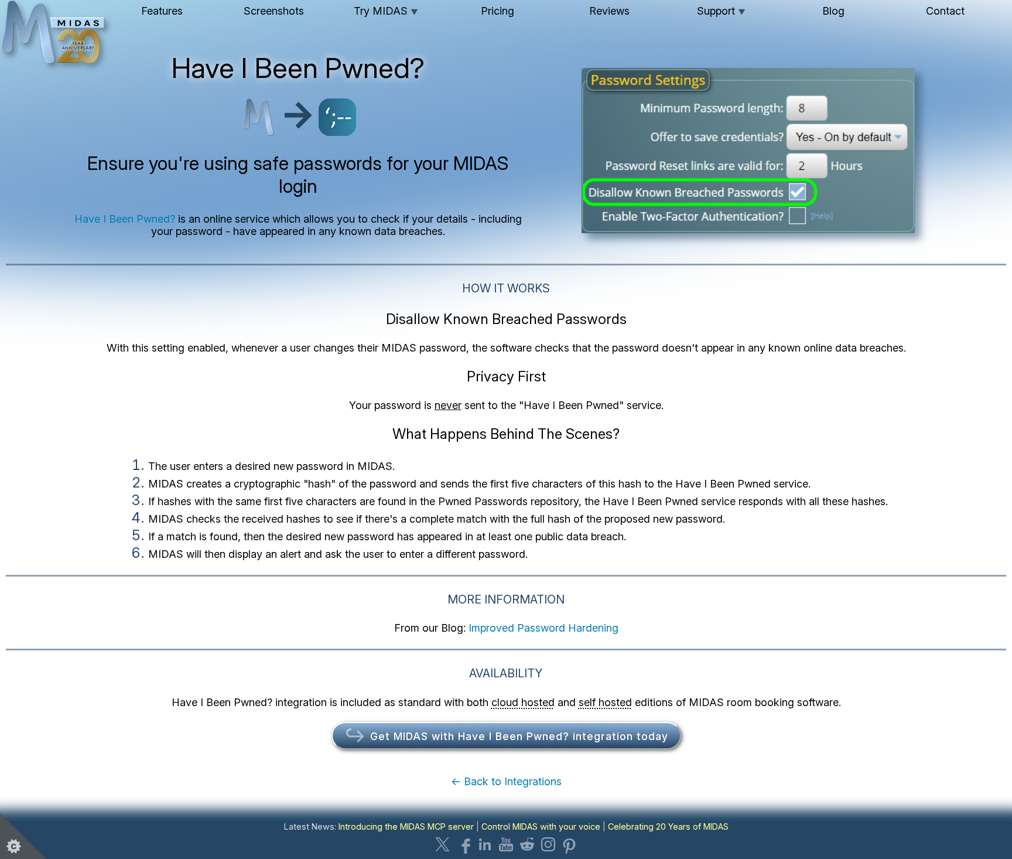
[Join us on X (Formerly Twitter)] (442, 844)
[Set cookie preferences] (23, 835)
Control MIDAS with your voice (540, 826)
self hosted (605, 702)
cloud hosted (523, 702)
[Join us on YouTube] (506, 844)
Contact (945, 11)
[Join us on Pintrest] (569, 844)
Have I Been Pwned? (124, 219)
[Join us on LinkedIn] (485, 844)
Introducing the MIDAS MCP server (406, 826)
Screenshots (274, 11)
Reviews (609, 11)
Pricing (497, 11)
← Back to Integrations (506, 781)
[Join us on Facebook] (463, 844)
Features (162, 11)
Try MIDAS (386, 11)
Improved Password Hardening (543, 628)
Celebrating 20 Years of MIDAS (668, 826)
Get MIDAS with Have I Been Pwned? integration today (517, 736)
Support (721, 11)
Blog (833, 11)
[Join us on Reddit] (527, 844)
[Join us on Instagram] (548, 844)
